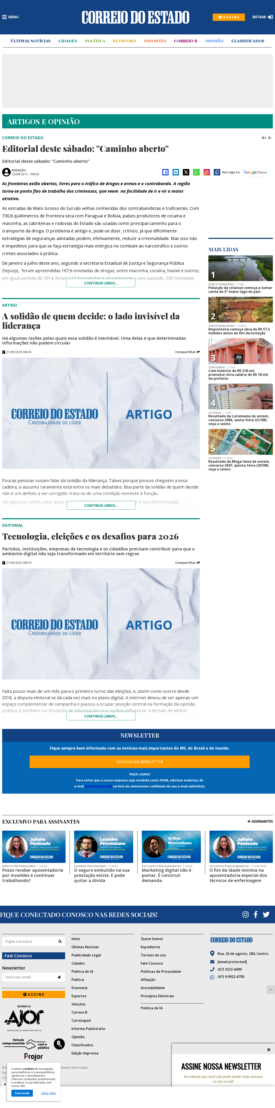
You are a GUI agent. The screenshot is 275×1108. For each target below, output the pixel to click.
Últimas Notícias (30, 40)
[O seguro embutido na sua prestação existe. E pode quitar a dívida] (103, 847)
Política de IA (83, 971)
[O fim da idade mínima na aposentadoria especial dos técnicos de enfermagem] (241, 847)
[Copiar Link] (217, 172)
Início (76, 939)
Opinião (214, 40)
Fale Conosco (152, 963)
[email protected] (98, 786)
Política (95, 40)
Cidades (67, 40)
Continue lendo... (101, 283)
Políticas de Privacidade (161, 971)
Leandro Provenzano (96, 866)
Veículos (79, 1004)
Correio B (185, 40)
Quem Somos (152, 939)
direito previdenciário (24, 866)
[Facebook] (165, 172)
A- (270, 137)
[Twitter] (266, 914)
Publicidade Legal (86, 955)
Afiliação (148, 980)
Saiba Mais (48, 1093)
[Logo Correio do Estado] (135, 17)
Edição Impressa (85, 1053)
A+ (264, 137)
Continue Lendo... (101, 505)
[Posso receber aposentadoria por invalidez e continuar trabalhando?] (34, 847)
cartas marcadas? (227, 326)
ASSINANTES (262, 821)
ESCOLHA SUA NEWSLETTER (139, 761)
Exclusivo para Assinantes (167, 866)
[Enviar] (59, 977)
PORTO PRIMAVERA (226, 284)
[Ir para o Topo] (270, 989)
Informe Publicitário (88, 1029)
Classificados (247, 40)
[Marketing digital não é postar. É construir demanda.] (171, 847)
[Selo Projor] (33, 1049)
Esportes (155, 40)
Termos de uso (153, 955)
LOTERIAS (219, 413)
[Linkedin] (175, 172)
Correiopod (81, 1020)
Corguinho (221, 367)
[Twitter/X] (186, 172)
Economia (124, 40)
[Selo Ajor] (33, 1018)
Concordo (22, 1093)
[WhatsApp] (196, 172)
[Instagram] (206, 172)
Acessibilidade (153, 988)
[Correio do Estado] (241, 940)
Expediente (150, 947)
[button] (187, 352)
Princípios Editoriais (157, 996)
